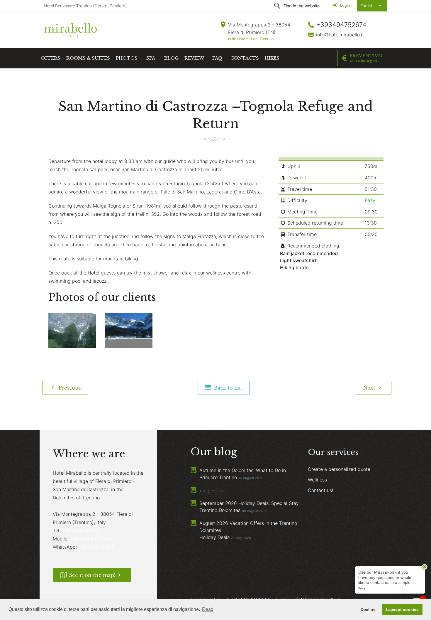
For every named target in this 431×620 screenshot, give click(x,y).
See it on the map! (92, 575)
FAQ (217, 58)
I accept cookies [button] (402, 609)
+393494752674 (341, 24)
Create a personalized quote (339, 469)
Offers (50, 58)
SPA (150, 58)
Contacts (244, 58)
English (367, 5)
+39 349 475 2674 (91, 539)
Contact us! (320, 490)
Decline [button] (368, 609)
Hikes (272, 58)
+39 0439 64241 (80, 530)
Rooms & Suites (88, 58)
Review (194, 58)
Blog (171, 58)
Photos (127, 58)
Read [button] (207, 609)
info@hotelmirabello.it (340, 35)
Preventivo (365, 58)
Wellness (317, 480)
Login (344, 5)
